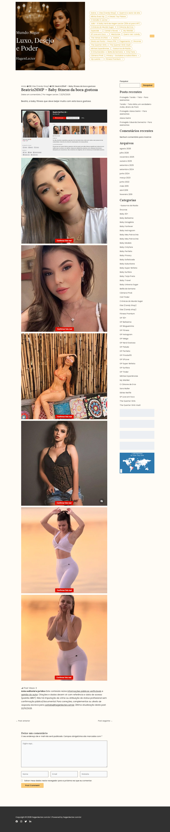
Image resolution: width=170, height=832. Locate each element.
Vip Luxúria (95, 59)
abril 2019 (124, 190)
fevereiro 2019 (126, 194)
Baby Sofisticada (127, 259)
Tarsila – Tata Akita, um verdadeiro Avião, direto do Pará (135, 105)
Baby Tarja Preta (127, 276)
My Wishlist (128, 30)
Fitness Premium (113, 59)
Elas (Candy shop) (128, 309)
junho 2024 (125, 173)
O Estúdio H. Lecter (99, 20)
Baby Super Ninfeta (128, 268)
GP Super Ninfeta (127, 363)
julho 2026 (124, 152)
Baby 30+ (124, 214)
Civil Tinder (125, 297)
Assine (116, 37)
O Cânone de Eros (125, 27)
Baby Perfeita (126, 251)
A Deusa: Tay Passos (117, 16)
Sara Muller (125, 388)
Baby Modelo (125, 243)
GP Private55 (126, 355)
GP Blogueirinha (127, 326)
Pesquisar (124, 81)
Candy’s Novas (111, 30)
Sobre (93, 13)
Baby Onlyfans (126, 247)
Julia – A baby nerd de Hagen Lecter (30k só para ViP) (115, 23)
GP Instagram (126, 334)
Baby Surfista (126, 272)
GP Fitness (124, 330)
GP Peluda (124, 347)
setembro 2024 (127, 169)
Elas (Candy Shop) (107, 13)
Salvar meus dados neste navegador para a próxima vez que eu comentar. (58, 780)
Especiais (95, 30)
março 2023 (125, 177)
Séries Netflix (125, 392)
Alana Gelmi (125, 118)
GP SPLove (124, 359)
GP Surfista (125, 367)
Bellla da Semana (127, 288)
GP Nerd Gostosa (127, 342)
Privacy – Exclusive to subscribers (121, 55)
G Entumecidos (98, 52)
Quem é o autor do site (129, 13)
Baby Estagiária (127, 222)
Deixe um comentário (31, 94)
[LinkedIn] (30, 821)
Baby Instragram (127, 230)
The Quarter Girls (99, 45)
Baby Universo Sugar (129, 284)
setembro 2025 (127, 165)
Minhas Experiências (100, 48)
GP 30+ (123, 317)
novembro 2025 (127, 157)
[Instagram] (21, 821)
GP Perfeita (125, 351)
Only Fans (130, 52)
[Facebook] (17, 821)
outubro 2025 (126, 161)
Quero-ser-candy (132, 34)
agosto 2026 (125, 148)
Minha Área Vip (97, 16)
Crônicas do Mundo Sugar (102, 27)
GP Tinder (124, 372)
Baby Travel (125, 280)
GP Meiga (124, 338)
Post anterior (23, 721)
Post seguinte (105, 721)
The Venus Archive (99, 37)
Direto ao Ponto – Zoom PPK (103, 41)
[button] (100, 31)
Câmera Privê (97, 55)
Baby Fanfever (126, 226)
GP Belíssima (125, 322)
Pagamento (124, 41)
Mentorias (115, 34)
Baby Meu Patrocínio (129, 234)
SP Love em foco (98, 34)
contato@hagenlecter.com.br (59, 705)
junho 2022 (124, 182)
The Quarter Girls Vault (120, 45)
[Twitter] (26, 821)
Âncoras (137, 41)
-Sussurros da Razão (121, 48)
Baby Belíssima (126, 218)
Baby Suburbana (127, 263)
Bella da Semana (115, 52)
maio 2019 (124, 186)
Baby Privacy (125, 255)
